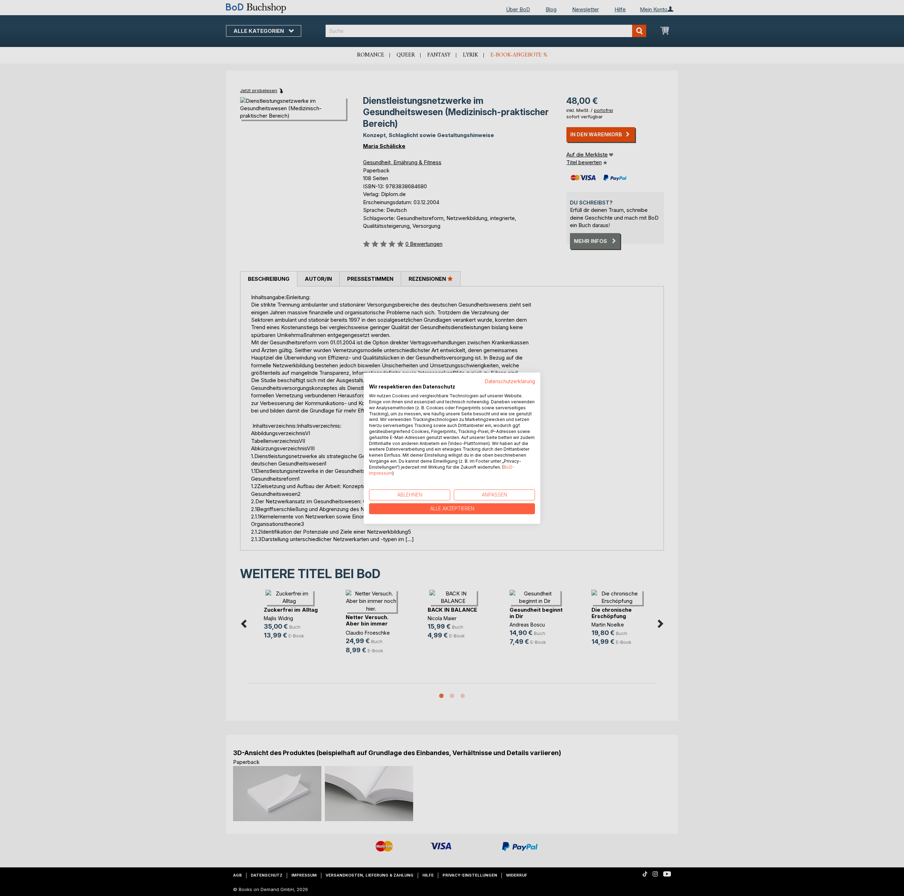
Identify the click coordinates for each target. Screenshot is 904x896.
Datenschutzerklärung (510, 381)
